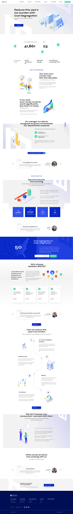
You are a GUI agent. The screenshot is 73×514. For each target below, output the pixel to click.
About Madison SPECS (22, 500)
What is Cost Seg (12, 500)
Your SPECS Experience (13, 502)
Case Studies (30, 500)
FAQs (40, 500)
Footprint (30, 502)
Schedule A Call (35, 324)
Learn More (19, 25)
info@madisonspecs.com (18, 507)
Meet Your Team (22, 502)
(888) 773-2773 (12, 507)
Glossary (41, 502)
